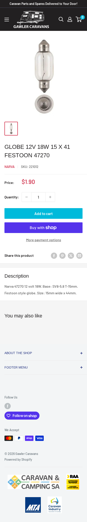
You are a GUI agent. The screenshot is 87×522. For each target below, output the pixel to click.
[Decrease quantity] (26, 197)
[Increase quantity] (50, 197)
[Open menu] (6, 19)
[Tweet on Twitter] (71, 255)
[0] (79, 19)
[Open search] (61, 19)
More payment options (43, 240)
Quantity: (11, 197)
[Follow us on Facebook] (7, 406)
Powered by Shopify (18, 459)
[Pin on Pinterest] (62, 255)
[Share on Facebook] (54, 255)
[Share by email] (79, 255)
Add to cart (43, 213)
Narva (9, 167)
